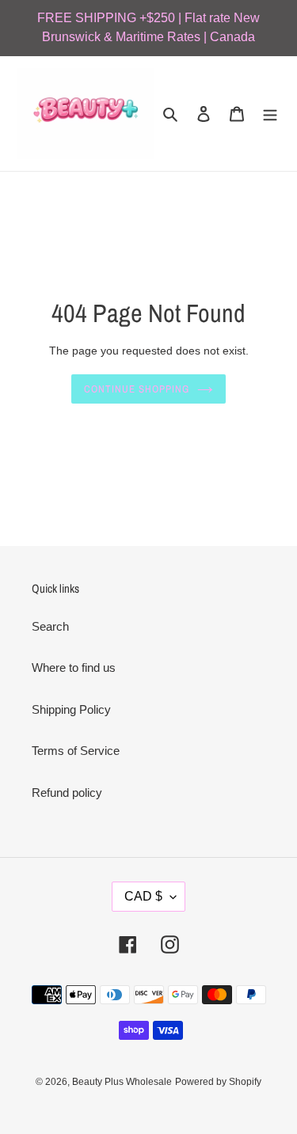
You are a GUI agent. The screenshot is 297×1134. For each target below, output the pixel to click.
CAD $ (143, 896)
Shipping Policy (71, 709)
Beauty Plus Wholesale (122, 1081)
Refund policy (67, 792)
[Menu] (270, 114)
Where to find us (74, 667)
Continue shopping (137, 389)
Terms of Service (76, 750)
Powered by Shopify (218, 1081)
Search (50, 626)
